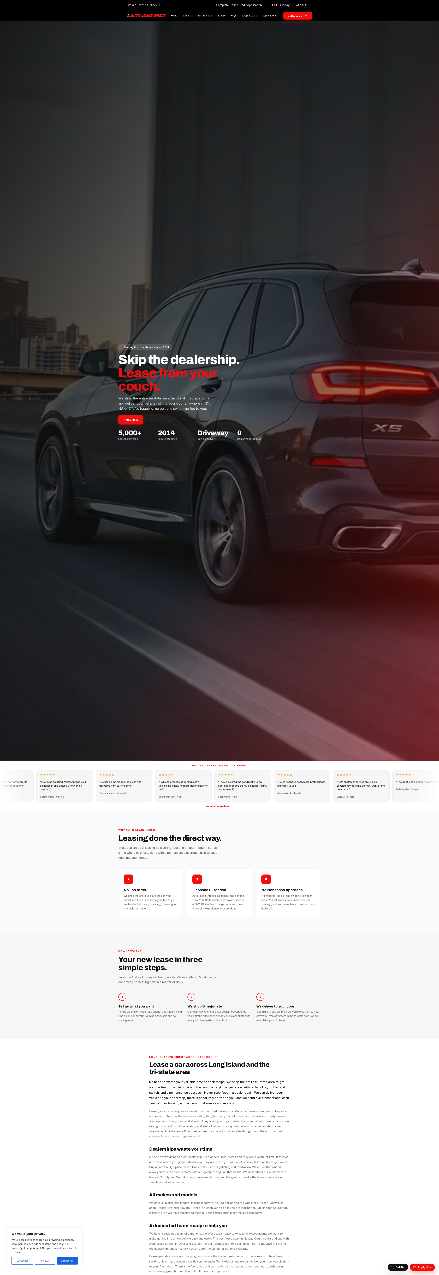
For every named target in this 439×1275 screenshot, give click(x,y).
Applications (269, 15)
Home (173, 15)
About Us (187, 15)
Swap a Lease (249, 15)
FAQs (233, 15)
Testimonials (205, 15)
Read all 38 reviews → (219, 806)
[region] (44, 1248)
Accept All (67, 1260)
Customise (22, 1260)
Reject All (45, 1260)
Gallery (221, 15)
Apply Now (130, 420)
